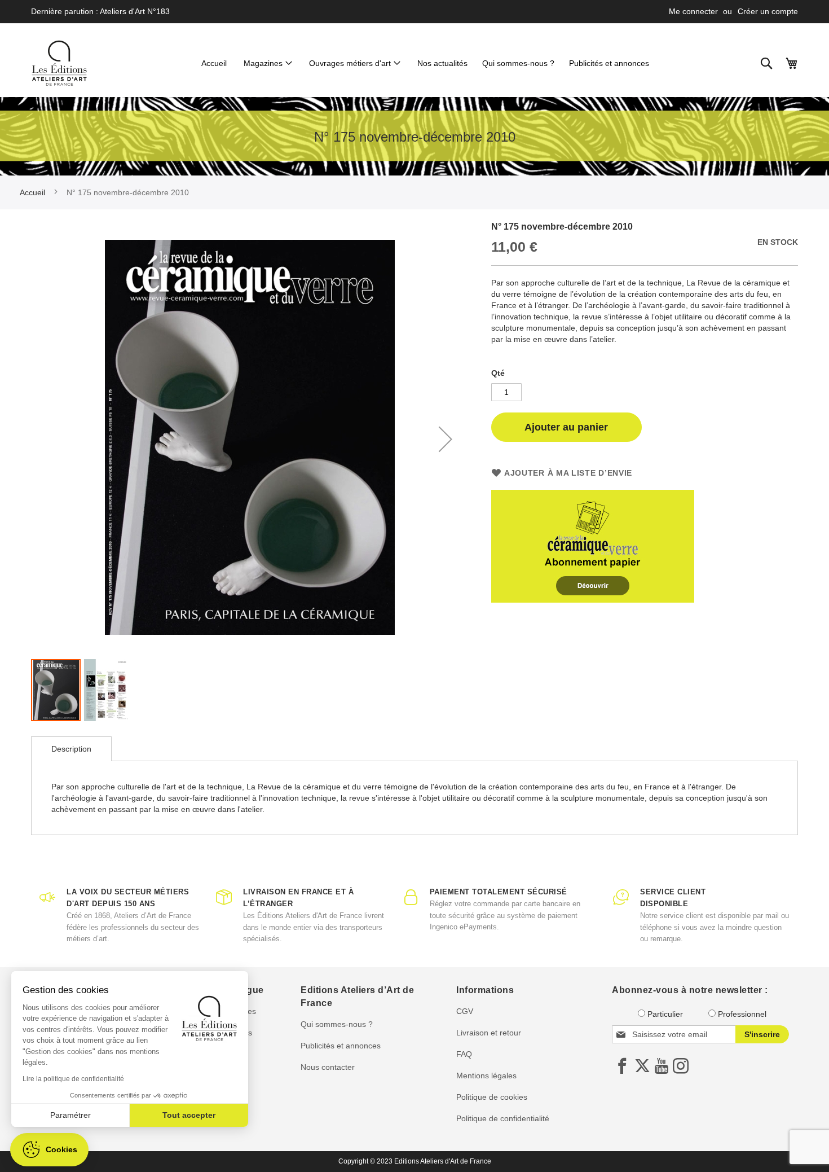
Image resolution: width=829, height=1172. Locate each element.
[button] (445, 439)
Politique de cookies (491, 1096)
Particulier (665, 1014)
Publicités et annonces (341, 1045)
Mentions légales (486, 1075)
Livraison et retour (488, 1032)
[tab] (71, 748)
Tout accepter (188, 1115)
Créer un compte (768, 11)
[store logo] (59, 63)
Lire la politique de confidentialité (73, 1079)
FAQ (464, 1054)
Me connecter (693, 11)
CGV (464, 1011)
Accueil (32, 192)
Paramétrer (70, 1115)
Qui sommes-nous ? (337, 1024)
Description (71, 748)
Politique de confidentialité (502, 1118)
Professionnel (742, 1014)
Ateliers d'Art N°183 (135, 11)
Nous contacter (328, 1067)
